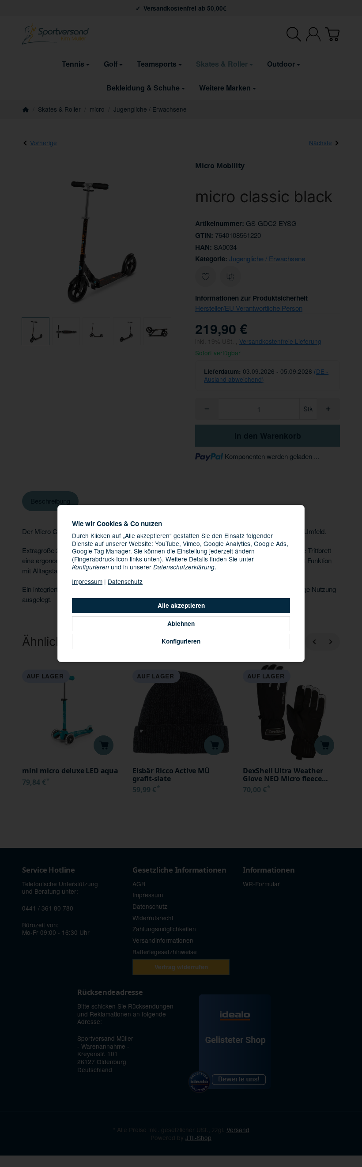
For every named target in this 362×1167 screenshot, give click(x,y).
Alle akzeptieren (181, 605)
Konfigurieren (181, 641)
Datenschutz (125, 581)
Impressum (87, 581)
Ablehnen (181, 623)
